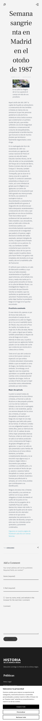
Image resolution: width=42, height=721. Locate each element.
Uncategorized (26, 77)
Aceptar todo (21, 707)
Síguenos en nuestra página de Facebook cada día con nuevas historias (19, 533)
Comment (6, 606)
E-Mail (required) (9, 588)
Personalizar (21, 712)
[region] (21, 703)
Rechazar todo (21, 717)
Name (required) (9, 576)
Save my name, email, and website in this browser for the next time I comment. (18, 598)
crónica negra (10, 547)
